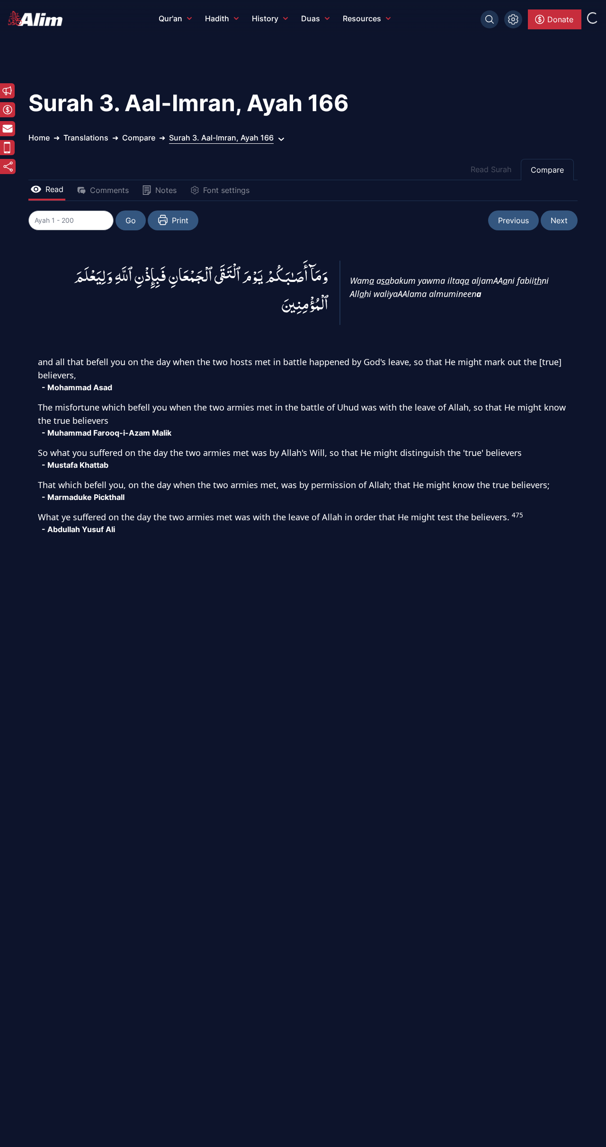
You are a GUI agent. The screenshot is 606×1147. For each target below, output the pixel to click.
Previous (513, 220)
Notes (166, 190)
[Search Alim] (490, 19)
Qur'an (170, 18)
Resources (362, 18)
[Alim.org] (38, 18)
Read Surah (491, 169)
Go (130, 220)
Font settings (226, 190)
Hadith (217, 18)
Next (559, 220)
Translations (85, 137)
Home (39, 137)
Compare (547, 170)
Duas (310, 18)
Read (54, 189)
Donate (560, 19)
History (265, 18)
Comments (109, 190)
